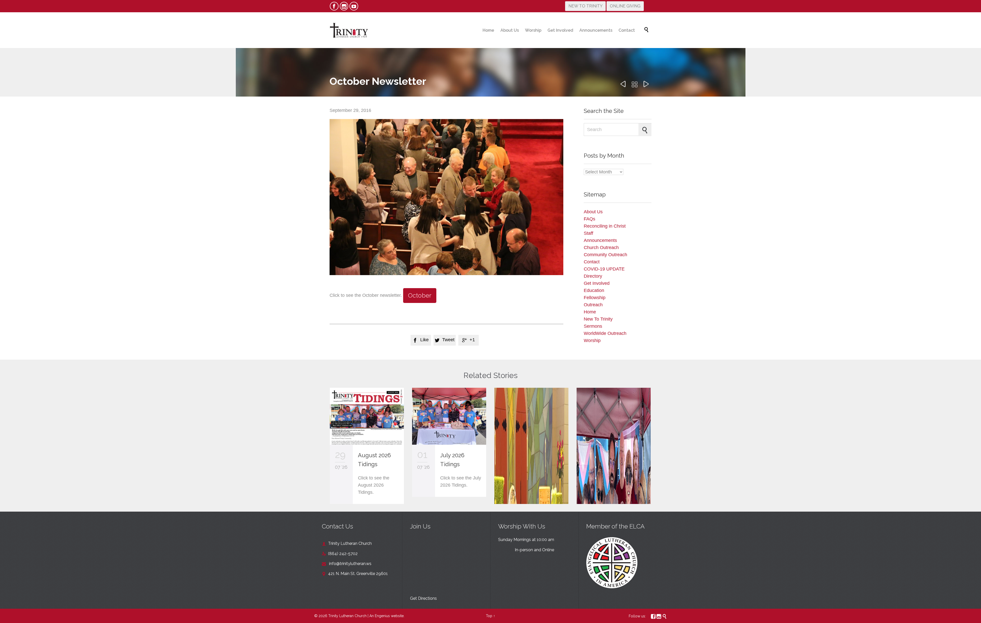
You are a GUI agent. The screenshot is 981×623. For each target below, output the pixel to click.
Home (590, 311)
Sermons (593, 326)
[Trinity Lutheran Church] (349, 30)
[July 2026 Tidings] (449, 416)
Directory (593, 276)
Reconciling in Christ (605, 226)
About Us (593, 211)
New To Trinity (598, 319)
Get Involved (597, 283)
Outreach (593, 304)
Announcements (600, 240)
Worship (592, 340)
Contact (592, 261)
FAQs (589, 218)
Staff (588, 233)
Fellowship (594, 297)
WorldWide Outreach (605, 333)
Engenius (382, 616)
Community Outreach (605, 254)
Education (594, 290)
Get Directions (423, 598)
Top (489, 616)
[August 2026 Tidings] (367, 416)
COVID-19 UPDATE (604, 269)
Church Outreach (601, 247)
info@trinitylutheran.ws (346, 563)
